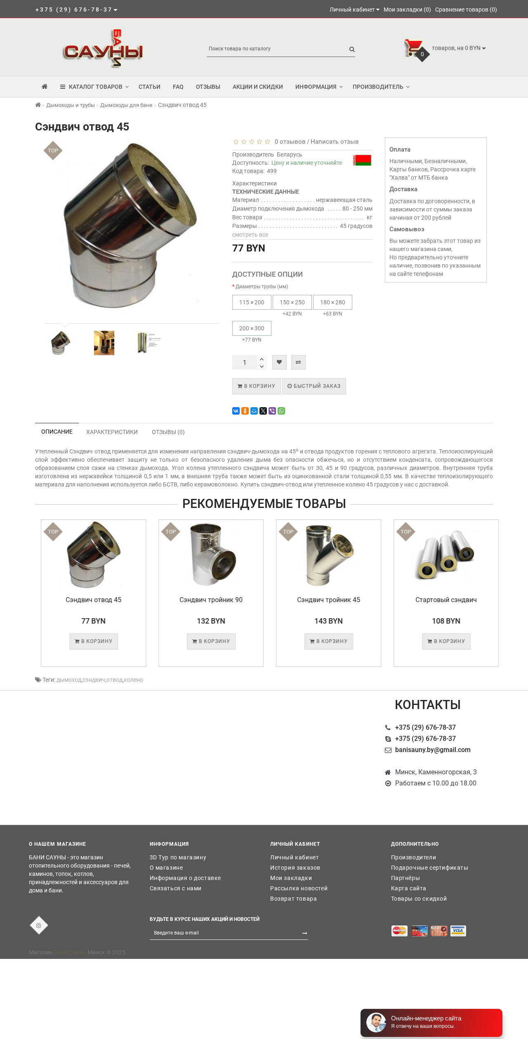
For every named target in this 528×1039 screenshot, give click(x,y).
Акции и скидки (258, 86)
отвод (114, 679)
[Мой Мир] (254, 411)
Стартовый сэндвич (440, 600)
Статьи (149, 86)
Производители (413, 857)
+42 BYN (292, 308)
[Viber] (272, 411)
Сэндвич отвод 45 (88, 600)
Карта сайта (409, 888)
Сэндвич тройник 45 (322, 600)
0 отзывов (288, 141)
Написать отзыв (335, 141)
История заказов (295, 867)
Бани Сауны (70, 952)
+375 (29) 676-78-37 (425, 727)
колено (133, 679)
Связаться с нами (176, 888)
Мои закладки (291, 878)
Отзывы (208, 86)
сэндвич (93, 679)
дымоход (69, 679)
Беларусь (289, 154)
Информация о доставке (186, 878)
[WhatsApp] (281, 411)
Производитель (378, 86)
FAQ (178, 86)
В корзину (259, 386)
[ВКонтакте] (236, 411)
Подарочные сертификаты (430, 867)
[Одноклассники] (245, 411)
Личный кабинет (294, 857)
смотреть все (250, 234)
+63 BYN (332, 308)
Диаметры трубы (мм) (262, 286)
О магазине (166, 867)
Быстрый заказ (316, 386)
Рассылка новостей (299, 888)
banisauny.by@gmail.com (433, 750)
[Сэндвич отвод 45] (61, 343)
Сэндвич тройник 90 (205, 600)
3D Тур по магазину (178, 857)
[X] (263, 411)
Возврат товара (293, 898)
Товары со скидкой (419, 898)
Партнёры (405, 878)
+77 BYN (251, 334)
